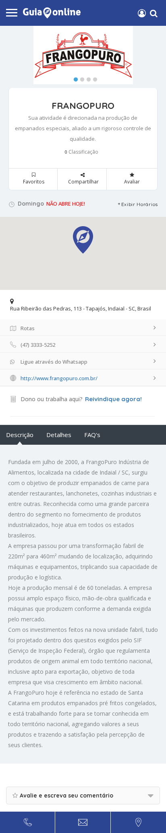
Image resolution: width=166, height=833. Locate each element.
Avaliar (132, 181)
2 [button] (80, 78)
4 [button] (93, 78)
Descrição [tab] (19, 435)
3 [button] (87, 78)
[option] (83, 55)
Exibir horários (139, 204)
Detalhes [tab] (58, 435)
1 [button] (74, 78)
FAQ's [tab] (92, 435)
